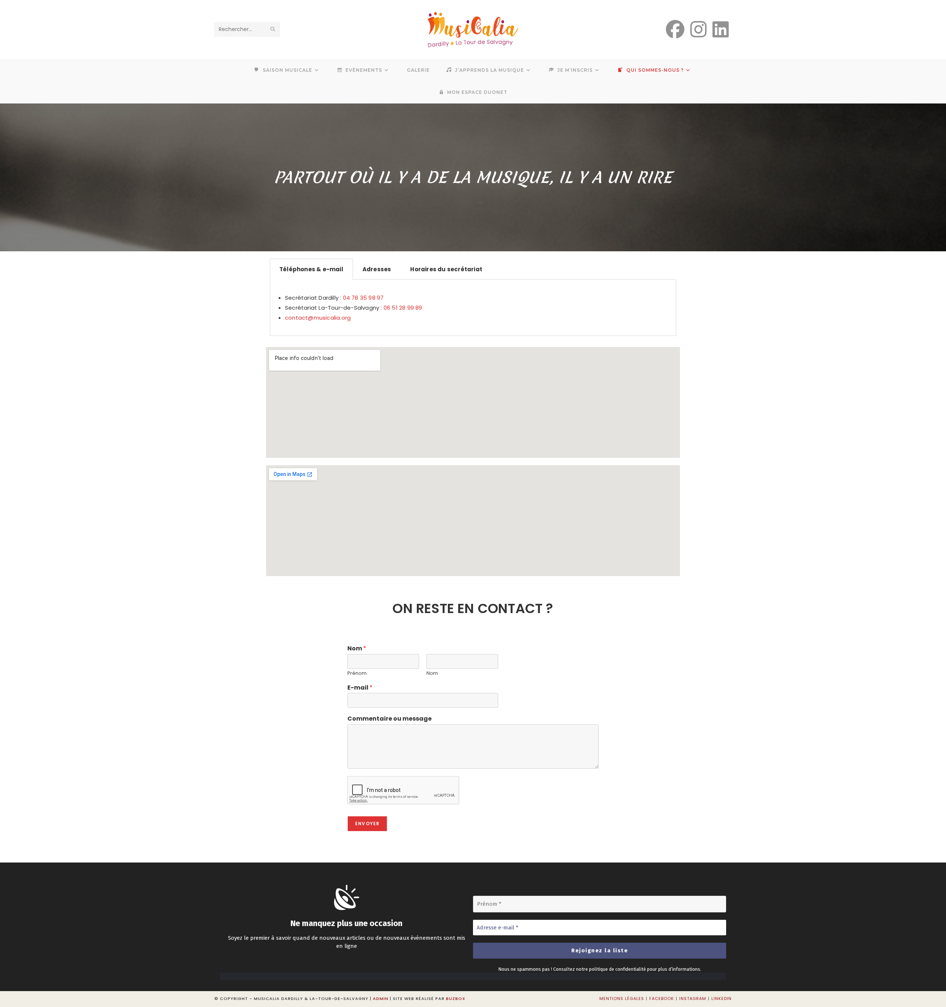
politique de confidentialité (617, 969)
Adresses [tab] (377, 269)
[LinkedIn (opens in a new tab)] (721, 29)
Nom (356, 649)
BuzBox (455, 998)
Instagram (692, 998)
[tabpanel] (473, 308)
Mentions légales (621, 998)
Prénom (357, 673)
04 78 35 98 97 (363, 298)
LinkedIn (721, 998)
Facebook (661, 998)
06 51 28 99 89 (403, 308)
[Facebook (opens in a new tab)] (675, 29)
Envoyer (367, 823)
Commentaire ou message (389, 719)
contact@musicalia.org (318, 318)
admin (380, 998)
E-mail (359, 688)
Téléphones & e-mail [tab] (311, 269)
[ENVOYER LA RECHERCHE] (273, 29)
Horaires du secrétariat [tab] (446, 269)
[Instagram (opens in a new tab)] (698, 29)
